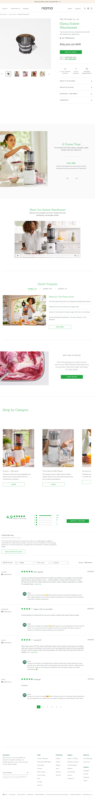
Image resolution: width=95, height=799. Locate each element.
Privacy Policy (6, 777)
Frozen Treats (41, 775)
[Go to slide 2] (17, 74)
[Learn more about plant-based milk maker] (58, 449)
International (71, 772)
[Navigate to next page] (61, 706)
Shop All (39, 785)
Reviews (58, 772)
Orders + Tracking (72, 758)
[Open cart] (91, 8)
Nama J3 (62, 289)
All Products (3, 14)
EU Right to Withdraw (75, 794)
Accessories (12, 14)
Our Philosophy (87, 758)
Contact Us (70, 778)
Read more (38, 584)
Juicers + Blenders (42, 758)
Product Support (72, 765)
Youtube (85, 774)
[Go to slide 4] (34, 74)
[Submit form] (27, 773)
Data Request (30, 794)
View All (58, 775)
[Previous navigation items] (1, 74)
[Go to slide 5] (42, 74)
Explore (60, 327)
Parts (38, 778)
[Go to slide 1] (8, 74)
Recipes (26, 8)
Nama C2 (47, 289)
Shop (4, 8)
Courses (39, 768)
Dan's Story (86, 762)
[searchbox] (7, 562)
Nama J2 (32, 289)
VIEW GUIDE (72, 377)
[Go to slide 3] (25, 74)
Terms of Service (22, 776)
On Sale (39, 782)
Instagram (86, 770)
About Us (86, 755)
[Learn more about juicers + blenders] (18, 449)
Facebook (86, 777)
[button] (68, 178)
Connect (86, 767)
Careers (69, 775)
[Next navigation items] (49, 74)
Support (78, 8)
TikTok (85, 780)
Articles (58, 762)
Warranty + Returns (73, 762)
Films (57, 768)
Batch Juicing (41, 772)
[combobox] (27, 562)
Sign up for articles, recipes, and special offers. (47, 1)
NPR (6, 794)
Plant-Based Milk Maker (44, 762)
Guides (58, 758)
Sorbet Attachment (23, 14)
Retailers (69, 768)
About (70, 8)
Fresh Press (15, 8)
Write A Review (78, 521)
